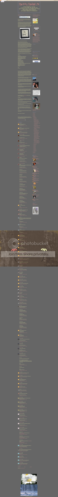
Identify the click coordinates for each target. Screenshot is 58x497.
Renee (20, 305)
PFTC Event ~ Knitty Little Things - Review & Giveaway (37, 138)
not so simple (34, 175)
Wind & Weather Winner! (36, 120)
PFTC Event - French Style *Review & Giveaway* (36, 134)
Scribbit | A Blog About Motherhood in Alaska (35, 190)
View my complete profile (36, 42)
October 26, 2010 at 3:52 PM (23, 384)
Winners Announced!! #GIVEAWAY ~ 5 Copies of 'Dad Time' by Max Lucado (38, 170)
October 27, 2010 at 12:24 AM (23, 464)
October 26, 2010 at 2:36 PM (23, 370)
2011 (33, 115)
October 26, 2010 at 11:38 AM (23, 332)
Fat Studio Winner (35, 129)
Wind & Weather (21, 20)
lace (19, 389)
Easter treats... (37, 182)
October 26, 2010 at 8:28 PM (23, 403)
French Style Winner (36, 124)
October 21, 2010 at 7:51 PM (23, 227)
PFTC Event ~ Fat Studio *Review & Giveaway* (36, 135)
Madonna (20, 375)
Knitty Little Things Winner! (36, 130)
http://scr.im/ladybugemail (21, 433)
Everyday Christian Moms (35, 204)
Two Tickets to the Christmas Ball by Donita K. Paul (37, 123)
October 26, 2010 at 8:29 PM (23, 407)
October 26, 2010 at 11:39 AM (23, 336)
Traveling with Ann (35, 166)
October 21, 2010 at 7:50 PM (23, 222)
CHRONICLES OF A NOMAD (36, 173)
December (35, 117)
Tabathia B (20, 234)
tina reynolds (20, 444)
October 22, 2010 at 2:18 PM (23, 256)
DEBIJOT (20, 292)
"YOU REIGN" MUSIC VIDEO (36, 180)
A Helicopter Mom (21, 422)
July (34, 145)
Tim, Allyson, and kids (21, 144)
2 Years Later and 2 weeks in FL (36, 178)
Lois (19, 229)
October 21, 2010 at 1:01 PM (23, 211)
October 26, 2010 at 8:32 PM (23, 411)
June (34, 146)
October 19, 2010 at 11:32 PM (23, 138)
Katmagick (20, 261)
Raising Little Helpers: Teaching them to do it (36, 176)
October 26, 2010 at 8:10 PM (23, 395)
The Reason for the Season (37, 159)
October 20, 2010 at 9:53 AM (23, 172)
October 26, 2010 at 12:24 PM (23, 351)
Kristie (20, 392)
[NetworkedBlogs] (36, 60)
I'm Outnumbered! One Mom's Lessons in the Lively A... (36, 132)
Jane (19, 123)
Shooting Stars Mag (21, 134)
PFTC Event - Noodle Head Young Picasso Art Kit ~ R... (36, 140)
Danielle (37, 33)
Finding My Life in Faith (35, 158)
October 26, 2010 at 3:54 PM (23, 387)
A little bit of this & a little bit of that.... (36, 195)
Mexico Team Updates (35, 167)
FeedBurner (37, 30)
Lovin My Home (34, 181)
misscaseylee (20, 338)
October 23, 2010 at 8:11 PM (23, 259)
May (34, 147)
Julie (19, 329)
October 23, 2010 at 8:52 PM (23, 284)
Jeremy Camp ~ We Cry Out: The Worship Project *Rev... (37, 137)
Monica (20, 204)
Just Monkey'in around (37, 196)
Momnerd (20, 448)
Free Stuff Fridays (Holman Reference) (35, 156)
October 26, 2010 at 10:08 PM (23, 425)
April (34, 148)
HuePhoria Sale (35, 139)
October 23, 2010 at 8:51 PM (23, 277)
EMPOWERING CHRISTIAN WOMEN (36, 169)
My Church (34, 203)
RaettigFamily (20, 302)
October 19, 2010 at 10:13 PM (23, 129)
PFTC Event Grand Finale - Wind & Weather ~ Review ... (37, 125)
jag (19, 254)
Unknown (20, 378)
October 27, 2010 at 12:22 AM (23, 454)
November (35, 118)
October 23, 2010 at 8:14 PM (23, 263)
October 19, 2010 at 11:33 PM (23, 143)
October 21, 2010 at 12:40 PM (23, 207)
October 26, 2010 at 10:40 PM (23, 434)
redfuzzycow (20, 282)
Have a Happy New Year (37, 191)
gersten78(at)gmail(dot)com (35, 16)
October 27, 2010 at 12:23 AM (23, 457)
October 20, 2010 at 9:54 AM (23, 177)
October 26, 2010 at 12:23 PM (23, 341)
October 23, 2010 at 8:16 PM (23, 270)
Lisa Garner (20, 397)
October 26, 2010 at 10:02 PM (23, 416)
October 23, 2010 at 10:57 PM (23, 297)
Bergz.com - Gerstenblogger (36, 199)
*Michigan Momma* (35, 162)
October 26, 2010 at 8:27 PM (23, 399)
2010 (33, 116)
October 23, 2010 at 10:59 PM (23, 300)
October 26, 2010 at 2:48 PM (23, 373)
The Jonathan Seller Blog (35, 179)
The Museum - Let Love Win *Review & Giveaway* (36, 122)
